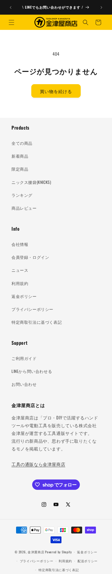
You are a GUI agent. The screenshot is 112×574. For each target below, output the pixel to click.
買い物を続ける (56, 91)
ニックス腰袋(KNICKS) (31, 182)
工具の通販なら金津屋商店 (38, 464)
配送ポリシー (88, 560)
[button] (11, 22)
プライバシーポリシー (32, 309)
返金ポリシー (24, 296)
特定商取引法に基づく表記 (36, 322)
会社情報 (19, 244)
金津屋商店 (36, 552)
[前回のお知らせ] (10, 7)
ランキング (21, 195)
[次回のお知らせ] (101, 7)
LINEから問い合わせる (31, 371)
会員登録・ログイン (30, 257)
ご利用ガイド (24, 358)
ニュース (19, 270)
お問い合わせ (24, 384)
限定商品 (19, 169)
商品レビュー (24, 208)
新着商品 (19, 156)
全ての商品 (21, 143)
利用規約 (19, 283)
